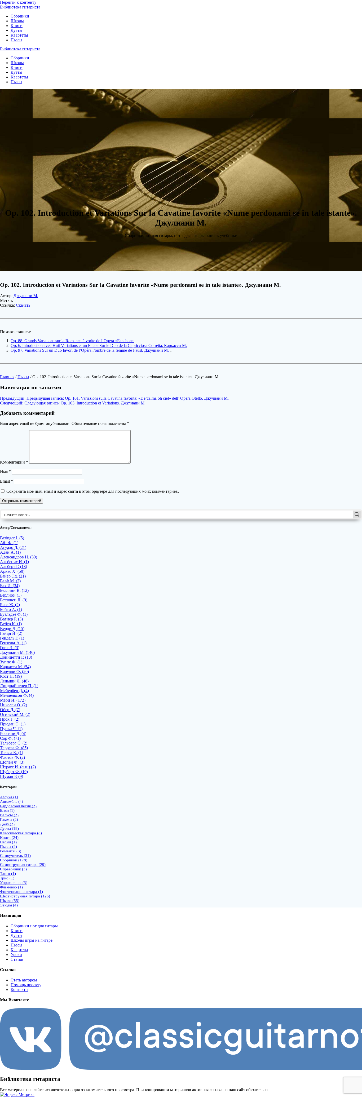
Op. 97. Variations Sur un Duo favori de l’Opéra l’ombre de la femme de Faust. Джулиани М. (90, 350)
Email (6, 481)
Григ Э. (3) (9, 647)
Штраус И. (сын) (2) (18, 767)
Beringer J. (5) (12, 538)
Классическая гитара (21, 833)
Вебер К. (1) (11, 624)
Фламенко (11, 887)
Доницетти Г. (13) (16, 657)
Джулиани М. (26, 295)
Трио (7, 878)
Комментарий (14, 462)
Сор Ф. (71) (10, 738)
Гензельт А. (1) (13, 643)
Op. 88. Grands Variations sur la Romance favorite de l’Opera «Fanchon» (72, 340)
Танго (8, 873)
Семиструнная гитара (23, 864)
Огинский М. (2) (15, 714)
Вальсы (9, 815)
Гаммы (9, 819)
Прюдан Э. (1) (12, 724)
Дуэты (16, 30)
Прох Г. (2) (9, 719)
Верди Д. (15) (12, 628)
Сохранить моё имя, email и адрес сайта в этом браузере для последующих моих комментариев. (92, 491)
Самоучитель (15, 855)
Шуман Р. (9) (11, 776)
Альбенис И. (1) (14, 561)
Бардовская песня (18, 806)
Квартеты (19, 35)
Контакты (19, 989)
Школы (17, 21)
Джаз (7, 824)
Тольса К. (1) (11, 752)
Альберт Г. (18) (13, 566)
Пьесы (16, 40)
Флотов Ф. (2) (12, 757)
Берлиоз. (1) (10, 595)
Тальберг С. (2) (13, 743)
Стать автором (24, 980)
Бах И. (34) (10, 585)
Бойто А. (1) (11, 609)
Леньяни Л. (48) (14, 681)
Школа (9, 900)
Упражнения (13, 882)
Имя (5, 471)
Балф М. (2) (10, 581)
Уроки (16, 954)
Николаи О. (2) (13, 705)
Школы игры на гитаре (31, 940)
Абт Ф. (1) (9, 542)
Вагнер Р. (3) (11, 619)
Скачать (23, 305)
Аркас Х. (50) (12, 571)
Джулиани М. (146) (17, 652)
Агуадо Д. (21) (13, 547)
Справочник (13, 869)
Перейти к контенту (18, 2)
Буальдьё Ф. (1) (14, 614)
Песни (8, 842)
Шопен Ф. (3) (12, 762)
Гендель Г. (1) (12, 638)
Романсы (10, 851)
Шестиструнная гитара (25, 896)
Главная (7, 377)
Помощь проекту (26, 985)
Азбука (9, 797)
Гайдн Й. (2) (11, 633)
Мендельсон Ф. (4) (17, 695)
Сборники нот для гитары (34, 926)
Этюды (9, 905)
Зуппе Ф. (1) (11, 662)
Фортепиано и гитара (21, 891)
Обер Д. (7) (10, 709)
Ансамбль (11, 801)
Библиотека (20, 7)
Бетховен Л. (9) (13, 600)
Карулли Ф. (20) (14, 671)
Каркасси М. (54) (15, 666)
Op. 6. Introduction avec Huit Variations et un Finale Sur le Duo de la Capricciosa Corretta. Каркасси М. (99, 345)
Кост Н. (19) (11, 676)
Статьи (17, 959)
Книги (17, 25)
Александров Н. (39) (18, 557)
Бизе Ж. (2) (10, 604)
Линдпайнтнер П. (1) (19, 686)
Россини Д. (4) (13, 733)
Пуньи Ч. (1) (11, 728)
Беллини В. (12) (14, 590)
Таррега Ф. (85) (14, 748)
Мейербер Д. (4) (14, 690)
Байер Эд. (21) (13, 576)
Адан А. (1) (10, 552)
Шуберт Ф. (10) (14, 771)
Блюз (7, 810)
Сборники (20, 16)
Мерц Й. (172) (12, 700)
